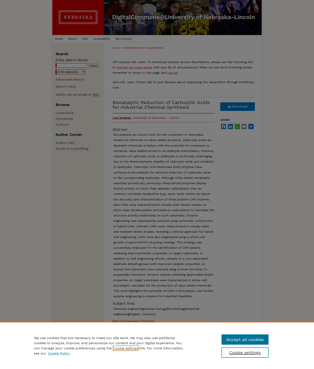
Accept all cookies (245, 339)
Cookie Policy (59, 353)
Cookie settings (125, 348)
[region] (157, 345)
